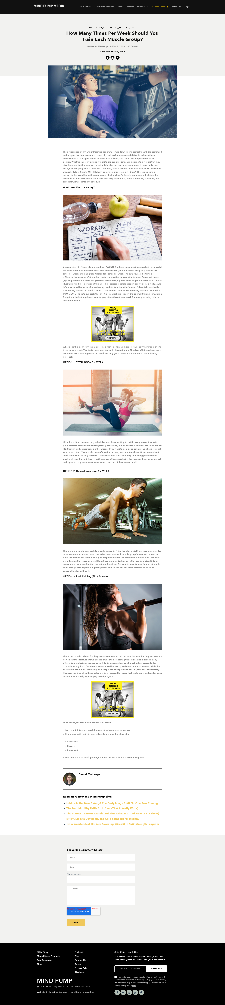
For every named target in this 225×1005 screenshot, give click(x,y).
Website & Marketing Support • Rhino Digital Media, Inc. (65, 992)
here (134, 985)
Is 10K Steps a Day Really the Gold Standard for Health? (102, 819)
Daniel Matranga (99, 46)
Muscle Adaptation (127, 28)
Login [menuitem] (187, 6)
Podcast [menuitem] (130, 6)
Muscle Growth (95, 28)
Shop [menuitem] (120, 6)
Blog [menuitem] (77, 956)
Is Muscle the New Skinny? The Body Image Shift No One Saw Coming (112, 803)
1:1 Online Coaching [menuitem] (159, 6)
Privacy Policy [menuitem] (82, 968)
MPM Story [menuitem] (84, 6)
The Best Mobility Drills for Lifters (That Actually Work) (102, 808)
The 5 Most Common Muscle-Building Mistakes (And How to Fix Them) (112, 813)
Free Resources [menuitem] (44, 960)
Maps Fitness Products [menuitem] (48, 956)
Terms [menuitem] (78, 964)
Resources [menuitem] (141, 6)
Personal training (110, 28)
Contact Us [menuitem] (175, 6)
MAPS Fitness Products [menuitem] (103, 6)
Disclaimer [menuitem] (80, 972)
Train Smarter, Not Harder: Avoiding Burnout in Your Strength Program (112, 824)
